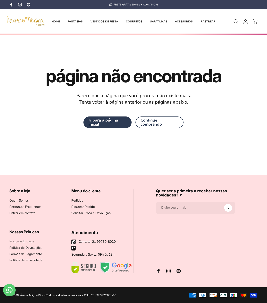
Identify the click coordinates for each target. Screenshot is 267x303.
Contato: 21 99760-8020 (97, 241)
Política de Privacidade (25, 260)
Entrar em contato (22, 213)
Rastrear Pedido (83, 207)
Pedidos (77, 201)
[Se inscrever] (228, 208)
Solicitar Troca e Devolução (91, 213)
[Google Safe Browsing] (116, 267)
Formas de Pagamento (25, 254)
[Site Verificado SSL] (83, 267)
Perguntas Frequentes (25, 207)
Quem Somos (19, 201)
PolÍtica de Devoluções (25, 248)
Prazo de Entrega (21, 241)
